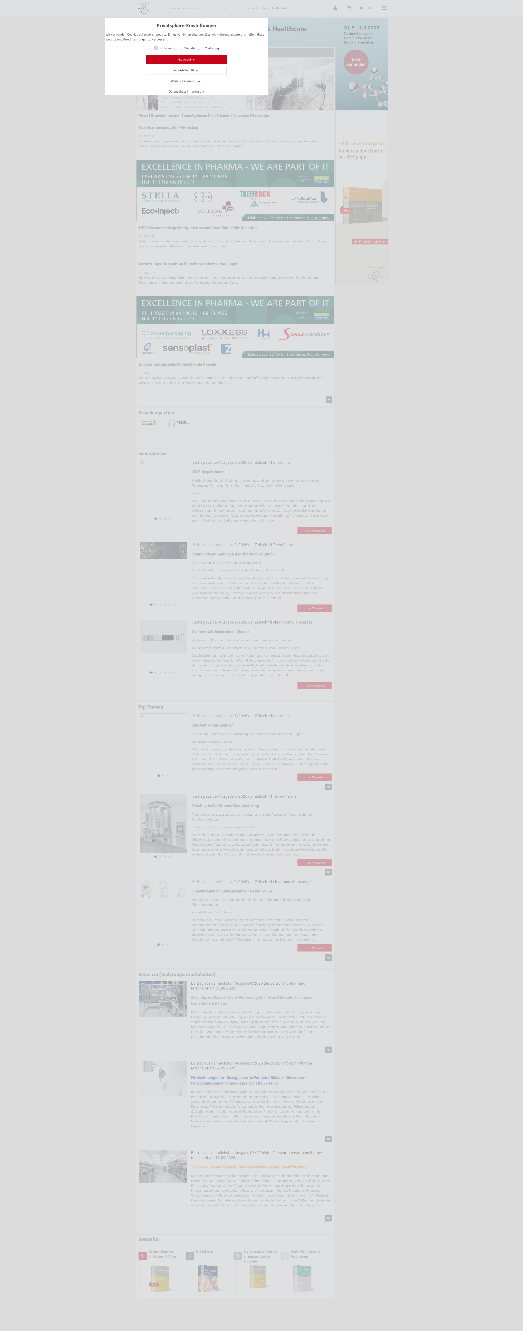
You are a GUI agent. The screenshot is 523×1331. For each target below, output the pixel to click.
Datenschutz (177, 92)
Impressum (196, 92)
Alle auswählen (186, 59)
